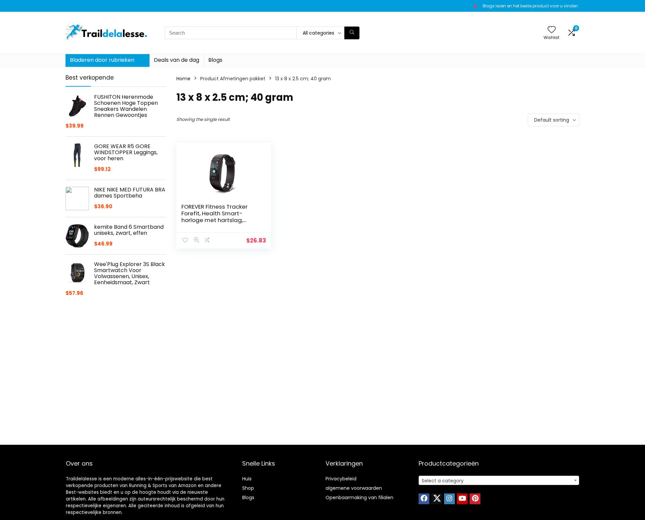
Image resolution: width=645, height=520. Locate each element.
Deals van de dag (176, 60)
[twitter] (436, 498)
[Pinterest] (475, 498)
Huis (247, 478)
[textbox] (499, 480)
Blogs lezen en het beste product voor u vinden (530, 6)
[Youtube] (462, 498)
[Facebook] (424, 498)
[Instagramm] (449, 498)
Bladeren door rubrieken (102, 60)
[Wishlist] (552, 30)
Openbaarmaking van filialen (359, 497)
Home (183, 78)
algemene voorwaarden (354, 488)
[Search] (351, 33)
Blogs (215, 60)
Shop (248, 488)
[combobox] (499, 480)
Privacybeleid (341, 478)
